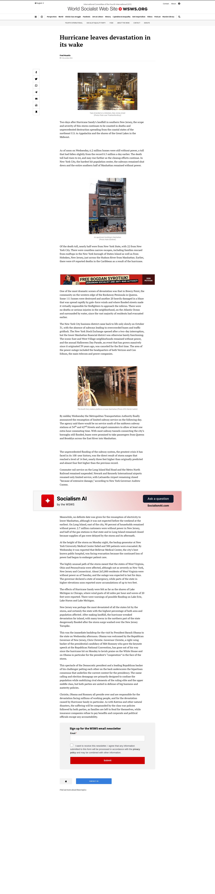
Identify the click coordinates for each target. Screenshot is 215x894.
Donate (147, 23)
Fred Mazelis (65, 55)
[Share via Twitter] (36, 79)
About (173, 3)
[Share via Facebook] (36, 72)
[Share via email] (36, 98)
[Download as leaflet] (36, 105)
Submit (107, 760)
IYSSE (111, 23)
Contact (166, 3)
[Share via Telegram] (36, 92)
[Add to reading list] (36, 112)
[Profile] (179, 4)
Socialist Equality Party (96, 23)
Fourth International (74, 23)
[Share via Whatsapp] (36, 85)
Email (72, 733)
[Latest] (42, 18)
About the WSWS (123, 23)
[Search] (179, 18)
